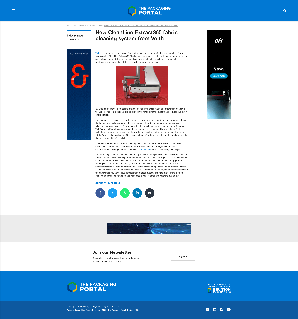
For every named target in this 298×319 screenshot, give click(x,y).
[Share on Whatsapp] (125, 193)
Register (96, 306)
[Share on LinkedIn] (137, 193)
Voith (97, 53)
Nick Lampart (144, 149)
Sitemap (70, 306)
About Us (115, 306)
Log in (105, 306)
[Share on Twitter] (112, 193)
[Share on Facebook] (100, 193)
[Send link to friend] (149, 193)
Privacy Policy (83, 306)
